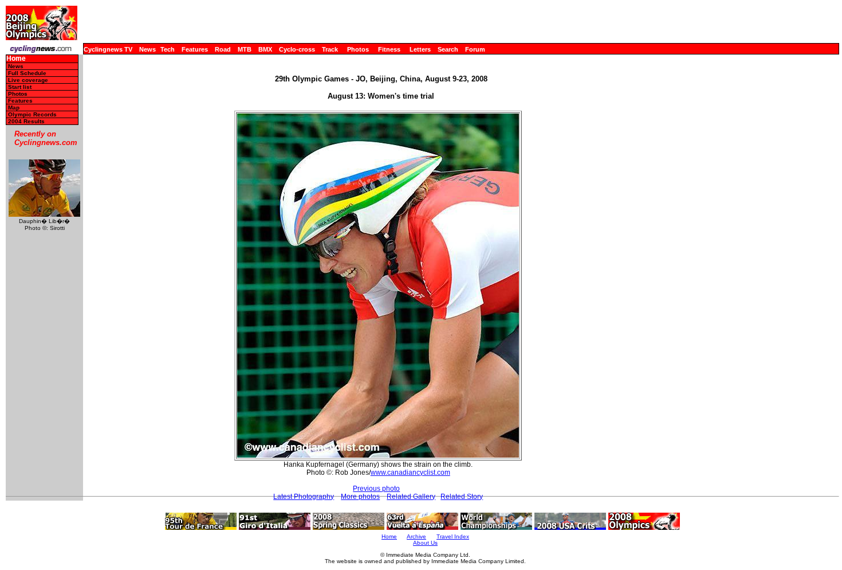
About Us (425, 543)
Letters (420, 49)
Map (13, 107)
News (147, 49)
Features (195, 49)
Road (223, 49)
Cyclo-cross (297, 49)
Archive (416, 536)
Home (16, 59)
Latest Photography (303, 497)
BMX (265, 49)
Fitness (389, 49)
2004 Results (26, 121)
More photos (360, 497)
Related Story (461, 497)
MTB (244, 49)
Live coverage (28, 80)
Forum (475, 49)
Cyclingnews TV (108, 49)
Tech (167, 49)
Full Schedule (27, 73)
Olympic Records (32, 114)
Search (448, 49)
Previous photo (376, 489)
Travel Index (452, 536)
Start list (20, 87)
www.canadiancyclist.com (410, 473)
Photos (358, 49)
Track (330, 49)
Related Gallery (411, 497)
